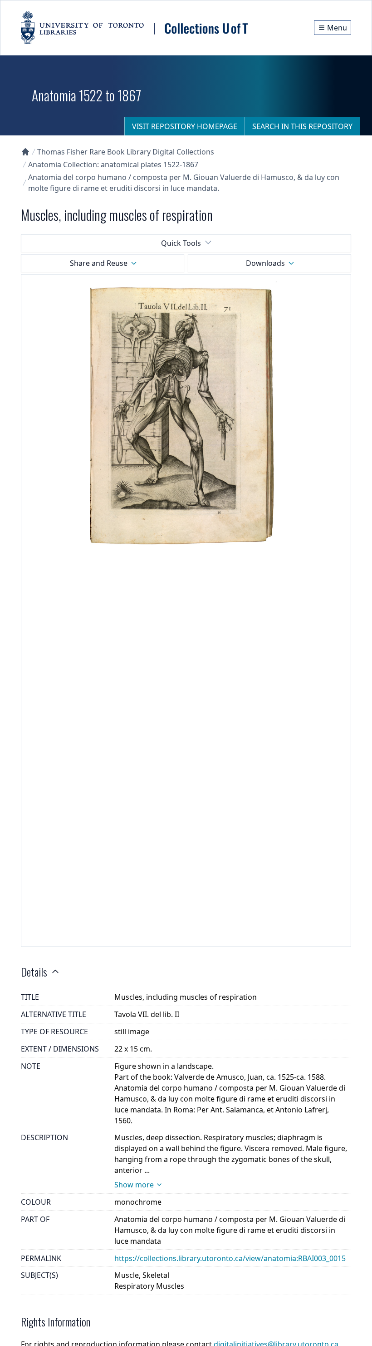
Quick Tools (181, 243)
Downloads (265, 263)
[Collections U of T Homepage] (25, 151)
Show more (134, 1185)
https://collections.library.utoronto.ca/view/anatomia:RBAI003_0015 (230, 1258)
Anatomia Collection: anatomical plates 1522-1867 (113, 164)
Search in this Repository (302, 126)
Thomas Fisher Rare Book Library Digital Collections (125, 152)
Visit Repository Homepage (184, 126)
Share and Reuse (98, 263)
